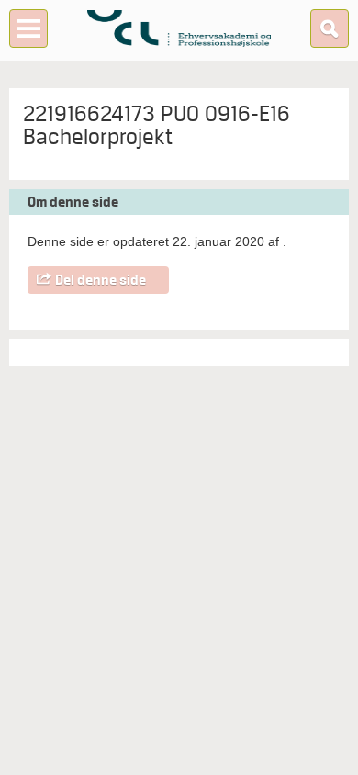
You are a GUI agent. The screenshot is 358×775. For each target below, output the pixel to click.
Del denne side (100, 280)
